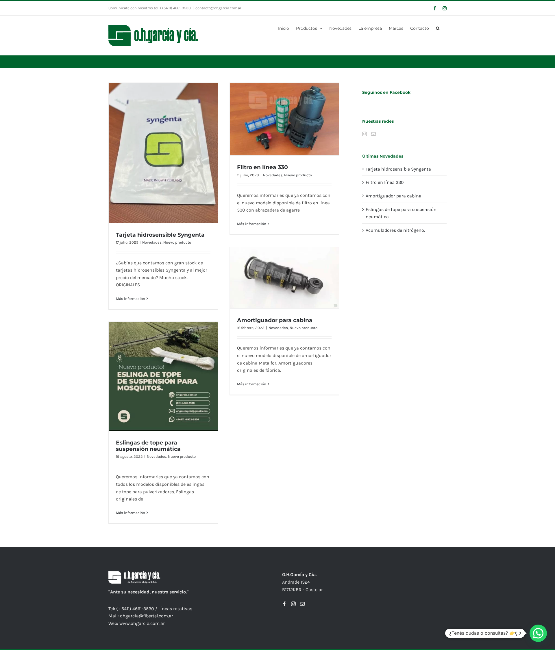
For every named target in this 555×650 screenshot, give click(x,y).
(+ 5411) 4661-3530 (135, 608)
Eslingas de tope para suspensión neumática (148, 445)
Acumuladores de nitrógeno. (395, 230)
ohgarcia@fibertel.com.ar (146, 616)
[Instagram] (364, 134)
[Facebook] (284, 604)
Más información (130, 298)
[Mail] (373, 134)
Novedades (152, 242)
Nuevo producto (177, 242)
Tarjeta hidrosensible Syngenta (160, 234)
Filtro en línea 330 (262, 167)
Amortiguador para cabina (274, 320)
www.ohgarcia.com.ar (142, 623)
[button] (438, 28)
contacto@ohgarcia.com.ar (218, 8)
